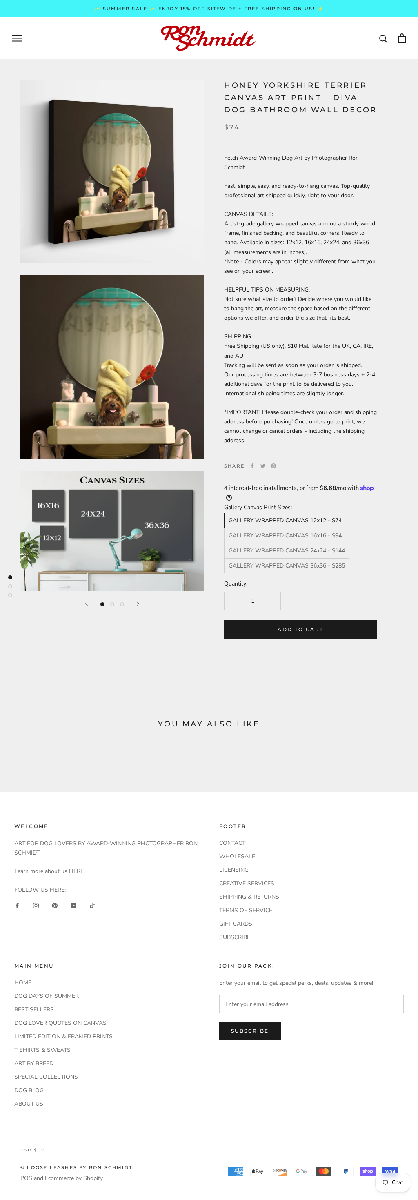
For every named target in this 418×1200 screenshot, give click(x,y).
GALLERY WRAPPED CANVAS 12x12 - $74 (285, 520)
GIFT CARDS (235, 924)
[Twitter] (262, 465)
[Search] (383, 38)
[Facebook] (252, 465)
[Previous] (86, 604)
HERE (76, 871)
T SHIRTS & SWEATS (42, 1050)
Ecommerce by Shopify (74, 1178)
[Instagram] (36, 905)
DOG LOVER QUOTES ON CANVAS (60, 1023)
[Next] (138, 604)
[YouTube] (73, 905)
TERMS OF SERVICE (245, 910)
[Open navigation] (17, 38)
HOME (22, 982)
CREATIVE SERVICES (246, 883)
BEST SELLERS (34, 1009)
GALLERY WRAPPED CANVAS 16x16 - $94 (285, 535)
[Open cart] (402, 38)
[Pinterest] (273, 465)
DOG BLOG (29, 1090)
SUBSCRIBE (234, 937)
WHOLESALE (237, 856)
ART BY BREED (33, 1063)
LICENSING (234, 870)
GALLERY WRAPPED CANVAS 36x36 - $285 (287, 566)
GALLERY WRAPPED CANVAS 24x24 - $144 (287, 550)
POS (26, 1178)
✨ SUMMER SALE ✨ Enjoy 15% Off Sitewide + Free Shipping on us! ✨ (209, 8)
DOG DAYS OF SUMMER (46, 996)
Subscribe (250, 1031)
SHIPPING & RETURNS (249, 897)
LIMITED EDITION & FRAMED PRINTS (63, 1036)
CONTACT (232, 843)
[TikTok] (92, 905)
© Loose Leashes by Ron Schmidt (76, 1167)
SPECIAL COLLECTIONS (46, 1077)
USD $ (28, 1150)
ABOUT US (28, 1104)
